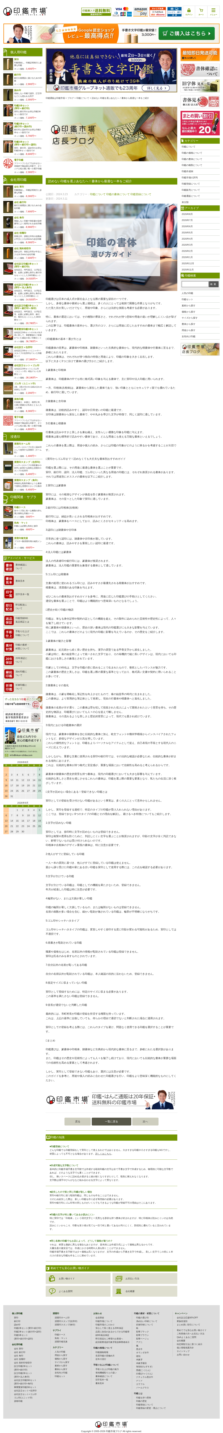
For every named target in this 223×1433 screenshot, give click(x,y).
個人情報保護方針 (185, 1348)
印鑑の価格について (192, 153)
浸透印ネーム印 (62, 1318)
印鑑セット (187, 299)
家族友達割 (182, 1321)
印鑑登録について (191, 183)
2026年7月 (187, 220)
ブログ (70, 98)
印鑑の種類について (192, 165)
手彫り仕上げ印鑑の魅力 (107, 1369)
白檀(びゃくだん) (144, 1374)
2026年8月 (187, 214)
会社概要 (130, 1291)
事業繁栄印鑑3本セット (25, 1387)
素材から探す (188, 305)
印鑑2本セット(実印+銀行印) (27, 1328)
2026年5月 (187, 232)
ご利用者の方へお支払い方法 (190, 1334)
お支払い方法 (132, 1278)
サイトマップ (183, 1351)
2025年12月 (188, 263)
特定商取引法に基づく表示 (189, 1344)
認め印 (17, 1325)
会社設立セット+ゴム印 (25, 1394)
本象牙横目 (141, 1363)
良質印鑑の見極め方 (105, 1356)
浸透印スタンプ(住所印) (66, 1321)
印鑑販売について (191, 190)
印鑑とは (138, 1393)
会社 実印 (18, 1349)
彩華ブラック (142, 1332)
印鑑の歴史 (141, 1401)
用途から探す (188, 330)
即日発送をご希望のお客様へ (109, 1339)
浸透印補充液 (61, 1342)
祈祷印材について (144, 1325)
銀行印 (17, 1321)
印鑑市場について (104, 1321)
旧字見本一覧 (102, 1380)
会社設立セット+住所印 (25, 1391)
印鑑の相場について (102, 1348)
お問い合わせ (183, 1355)
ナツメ (139, 1381)
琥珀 (138, 1356)
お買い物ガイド (67, 1278)
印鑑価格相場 (102, 1352)
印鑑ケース (60, 1335)
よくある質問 (65, 1291)
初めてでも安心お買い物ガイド (192, 1330)
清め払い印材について (146, 1321)
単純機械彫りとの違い (106, 1373)
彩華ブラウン (142, 1335)
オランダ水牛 (142, 1353)
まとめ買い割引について (188, 1325)
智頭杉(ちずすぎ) (144, 1367)
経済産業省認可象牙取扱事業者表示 (112, 1342)
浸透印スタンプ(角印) (65, 1325)
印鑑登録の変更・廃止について (151, 1408)
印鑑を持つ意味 (143, 1398)
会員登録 (100, 1318)
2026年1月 (187, 257)
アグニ (139, 1342)
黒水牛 (139, 1349)
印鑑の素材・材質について (146, 1313)
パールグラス (142, 1388)
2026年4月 (187, 238)
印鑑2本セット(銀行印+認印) (27, 1332)
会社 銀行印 (19, 1352)
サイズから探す (190, 317)
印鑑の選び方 (142, 1318)
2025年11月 (188, 269)
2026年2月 (187, 251)
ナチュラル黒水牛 (144, 1377)
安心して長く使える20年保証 (109, 1328)
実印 (16, 1318)
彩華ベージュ (142, 1339)
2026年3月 (187, 244)
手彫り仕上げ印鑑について (106, 1365)
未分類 (185, 202)
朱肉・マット (61, 1338)
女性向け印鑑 (188, 336)
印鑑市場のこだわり (105, 1325)
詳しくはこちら (103, 1153)
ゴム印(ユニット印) (23, 1398)
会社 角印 (18, 1356)
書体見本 (100, 1383)
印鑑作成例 (187, 171)
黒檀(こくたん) (143, 1370)
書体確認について (104, 1376)
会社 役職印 (19, 1359)
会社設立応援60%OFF (187, 1318)
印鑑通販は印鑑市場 (55, 98)
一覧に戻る (111, 1121)
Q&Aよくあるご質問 (186, 1337)
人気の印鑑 (187, 293)
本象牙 (139, 1360)
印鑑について (188, 146)
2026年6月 (187, 226)
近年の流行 (101, 1359)
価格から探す (188, 311)
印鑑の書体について (192, 159)
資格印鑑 (18, 1401)
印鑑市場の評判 (190, 177)
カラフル (140, 1384)
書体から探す (188, 324)
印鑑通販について (191, 196)
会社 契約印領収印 (23, 1363)
